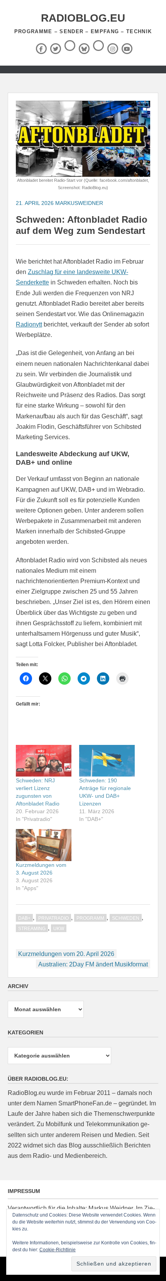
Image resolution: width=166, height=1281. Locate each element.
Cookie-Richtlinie (57, 1249)
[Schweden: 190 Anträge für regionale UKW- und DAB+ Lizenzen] (107, 761)
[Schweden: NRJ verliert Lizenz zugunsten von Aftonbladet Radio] (43, 761)
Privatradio (53, 918)
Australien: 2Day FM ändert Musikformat (93, 964)
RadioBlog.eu (83, 18)
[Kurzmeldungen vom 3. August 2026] (43, 845)
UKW (58, 928)
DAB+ (24, 918)
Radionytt (29, 324)
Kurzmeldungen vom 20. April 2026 (66, 954)
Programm (90, 918)
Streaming (32, 928)
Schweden (125, 918)
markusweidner (79, 203)
